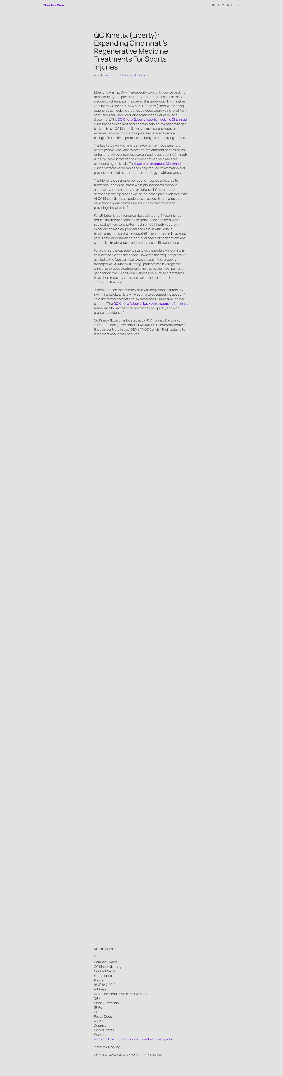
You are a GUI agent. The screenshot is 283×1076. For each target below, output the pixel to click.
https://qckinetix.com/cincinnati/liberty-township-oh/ (133, 1039)
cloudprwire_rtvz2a (113, 75)
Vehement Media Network (136, 75)
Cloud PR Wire (53, 5)
